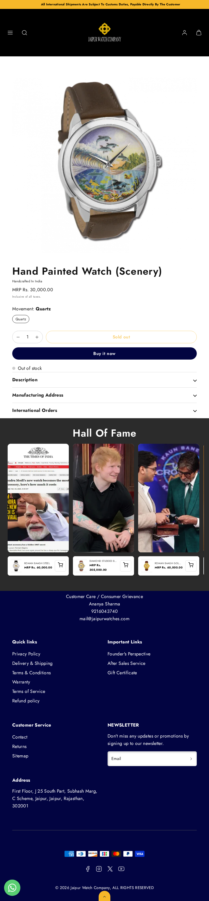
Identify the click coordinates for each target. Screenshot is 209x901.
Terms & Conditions (31, 672)
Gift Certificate (122, 672)
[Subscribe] (191, 758)
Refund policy (26, 700)
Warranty (21, 682)
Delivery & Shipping (32, 663)
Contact (20, 737)
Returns (19, 746)
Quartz (21, 319)
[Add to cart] (60, 566)
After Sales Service (127, 663)
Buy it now (104, 353)
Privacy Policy (26, 654)
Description (24, 379)
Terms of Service (28, 691)
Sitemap (20, 756)
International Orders (34, 410)
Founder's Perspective (129, 654)
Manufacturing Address (37, 395)
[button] (10, 33)
